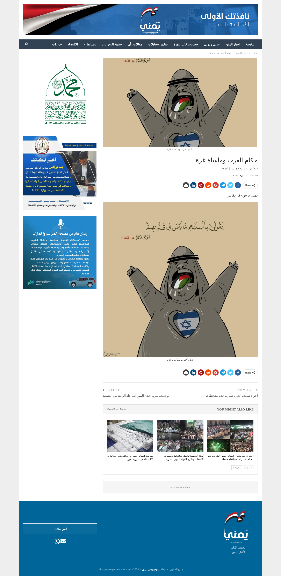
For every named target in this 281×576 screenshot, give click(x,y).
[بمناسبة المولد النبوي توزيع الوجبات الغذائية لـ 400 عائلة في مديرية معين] (130, 436)
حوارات (57, 44)
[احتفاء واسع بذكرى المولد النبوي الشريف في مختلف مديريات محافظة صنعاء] (230, 436)
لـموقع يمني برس (151, 569)
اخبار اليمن (233, 44)
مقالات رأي (135, 44)
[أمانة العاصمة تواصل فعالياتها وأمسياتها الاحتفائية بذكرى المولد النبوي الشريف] (180, 436)
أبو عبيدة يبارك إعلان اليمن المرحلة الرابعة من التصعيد (136, 395)
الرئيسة (250, 44)
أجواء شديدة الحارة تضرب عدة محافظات (232, 395)
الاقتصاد (73, 44)
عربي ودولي (212, 44)
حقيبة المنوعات (112, 44)
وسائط (91, 44)
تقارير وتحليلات (158, 44)
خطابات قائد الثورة (186, 44)
